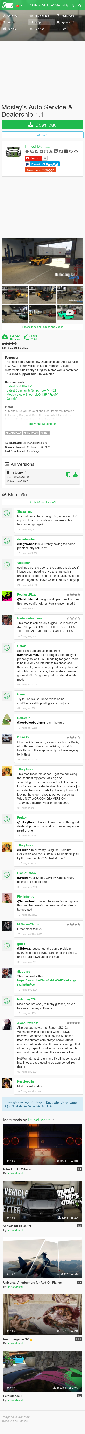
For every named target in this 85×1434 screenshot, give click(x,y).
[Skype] (32, 151)
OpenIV (12, 398)
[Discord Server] (76, 151)
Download (45, 124)
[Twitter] (41, 151)
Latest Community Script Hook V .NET (31, 390)
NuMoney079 (26, 999)
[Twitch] (56, 151)
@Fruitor (23, 850)
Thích (34, 339)
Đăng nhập (54, 1102)
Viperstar (23, 563)
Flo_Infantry (25, 896)
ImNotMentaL (15, 1173)
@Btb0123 (24, 948)
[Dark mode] (73, 5)
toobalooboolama (29, 618)
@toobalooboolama (31, 722)
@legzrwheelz (27, 544)
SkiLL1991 (24, 971)
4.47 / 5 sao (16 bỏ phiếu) (15, 348)
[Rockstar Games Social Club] (66, 151)
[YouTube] (51, 151)
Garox (21, 646)
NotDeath (23, 718)
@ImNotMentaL (28, 599)
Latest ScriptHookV (19, 386)
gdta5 (21, 944)
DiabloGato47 (26, 873)
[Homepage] (27, 151)
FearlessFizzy (26, 594)
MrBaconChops (28, 924)
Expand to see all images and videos (42, 326)
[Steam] (61, 151)
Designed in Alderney (15, 1417)
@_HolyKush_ (27, 822)
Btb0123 (23, 737)
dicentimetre (26, 539)
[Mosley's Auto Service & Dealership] (42, 261)
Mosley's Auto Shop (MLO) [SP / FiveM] (32, 394)
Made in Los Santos (15, 1421)
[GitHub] (71, 151)
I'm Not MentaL (37, 146)
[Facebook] (36, 151)
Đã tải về (15, 339)
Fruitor (22, 817)
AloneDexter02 (27, 1023)
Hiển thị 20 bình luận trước (42, 502)
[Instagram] (46, 151)
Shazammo (25, 511)
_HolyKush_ (25, 769)
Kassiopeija (25, 1081)
